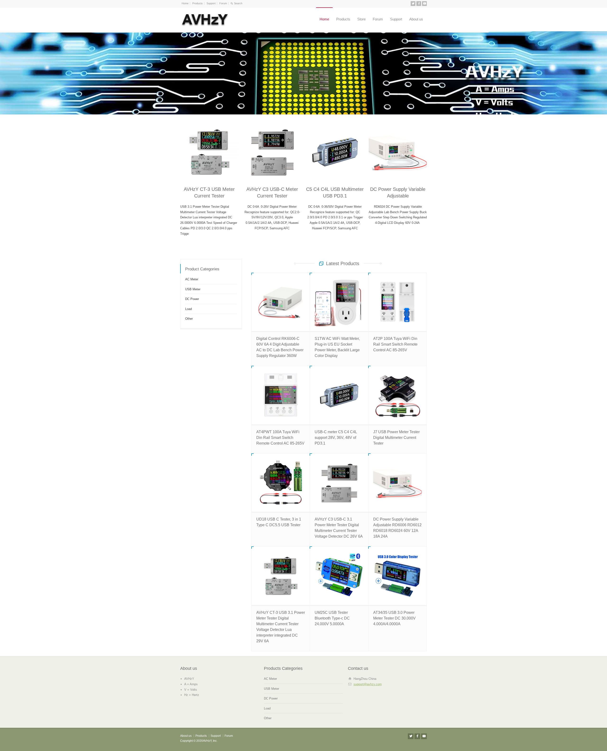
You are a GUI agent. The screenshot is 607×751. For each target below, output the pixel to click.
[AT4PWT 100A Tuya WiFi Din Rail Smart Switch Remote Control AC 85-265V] (280, 395)
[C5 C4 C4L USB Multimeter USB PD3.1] (335, 152)
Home (185, 3)
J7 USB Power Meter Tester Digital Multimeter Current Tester (396, 437)
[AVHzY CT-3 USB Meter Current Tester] (209, 152)
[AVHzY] (205, 19)
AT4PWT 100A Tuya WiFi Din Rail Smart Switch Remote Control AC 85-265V (280, 437)
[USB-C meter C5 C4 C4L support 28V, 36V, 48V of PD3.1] (339, 395)
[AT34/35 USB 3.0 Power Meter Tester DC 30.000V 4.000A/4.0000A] (397, 575)
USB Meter (192, 289)
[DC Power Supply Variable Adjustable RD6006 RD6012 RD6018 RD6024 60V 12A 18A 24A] (397, 482)
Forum (223, 3)
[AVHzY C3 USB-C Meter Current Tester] (272, 152)
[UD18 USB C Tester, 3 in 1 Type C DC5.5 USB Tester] (280, 482)
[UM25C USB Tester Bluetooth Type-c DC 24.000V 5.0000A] (339, 575)
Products (197, 3)
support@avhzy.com (368, 684)
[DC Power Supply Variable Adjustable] (398, 152)
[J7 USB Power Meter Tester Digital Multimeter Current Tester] (397, 395)
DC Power (192, 299)
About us (416, 19)
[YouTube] (424, 3)
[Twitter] (413, 3)
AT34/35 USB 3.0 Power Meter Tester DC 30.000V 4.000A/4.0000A (394, 618)
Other (189, 318)
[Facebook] (418, 3)
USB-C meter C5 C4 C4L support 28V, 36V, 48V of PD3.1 (336, 437)
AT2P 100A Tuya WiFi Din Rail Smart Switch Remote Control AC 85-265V (395, 344)
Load (188, 308)
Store (361, 19)
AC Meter (191, 279)
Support (211, 3)
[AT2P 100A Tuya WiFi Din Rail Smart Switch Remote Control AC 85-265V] (397, 302)
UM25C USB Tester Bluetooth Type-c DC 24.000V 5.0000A (332, 618)
